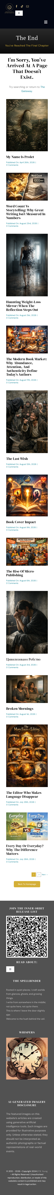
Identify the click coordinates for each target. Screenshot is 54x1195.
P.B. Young (43, 1171)
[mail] (27, 6)
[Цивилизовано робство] (27, 592)
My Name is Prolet (20, 156)
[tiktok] (22, 6)
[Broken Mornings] (27, 676)
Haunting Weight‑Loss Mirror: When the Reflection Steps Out (23, 306)
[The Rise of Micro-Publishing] (27, 539)
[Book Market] (27, 327)
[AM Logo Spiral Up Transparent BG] (9, 4)
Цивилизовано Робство (23, 659)
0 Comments (12, 165)
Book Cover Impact (21, 522)
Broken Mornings (19, 708)
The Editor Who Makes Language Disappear (23, 794)
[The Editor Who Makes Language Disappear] (27, 725)
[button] (8, 1059)
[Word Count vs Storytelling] (27, 174)
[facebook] (16, 6)
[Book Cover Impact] (27, 476)
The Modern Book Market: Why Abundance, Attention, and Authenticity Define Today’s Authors (26, 367)
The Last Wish (17, 458)
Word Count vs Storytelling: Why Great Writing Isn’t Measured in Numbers (26, 212)
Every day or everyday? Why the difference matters (25, 849)
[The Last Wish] (27, 391)
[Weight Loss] (27, 235)
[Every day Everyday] (27, 813)
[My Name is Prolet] (27, 100)
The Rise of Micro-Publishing (20, 573)
